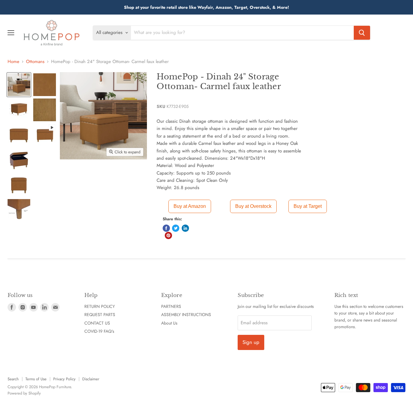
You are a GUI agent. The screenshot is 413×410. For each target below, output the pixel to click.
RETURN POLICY (99, 306)
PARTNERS (171, 306)
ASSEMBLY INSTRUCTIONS (186, 315)
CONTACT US (97, 323)
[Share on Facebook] (166, 228)
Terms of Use (36, 379)
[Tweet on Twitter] (175, 228)
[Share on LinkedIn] (185, 228)
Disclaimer (90, 379)
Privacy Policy (64, 379)
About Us (169, 323)
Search (13, 379)
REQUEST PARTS (99, 315)
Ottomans (35, 61)
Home (13, 61)
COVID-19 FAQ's (99, 331)
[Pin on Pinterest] (168, 235)
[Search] (362, 33)
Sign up (250, 342)
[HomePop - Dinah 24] (19, 85)
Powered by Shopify (24, 393)
